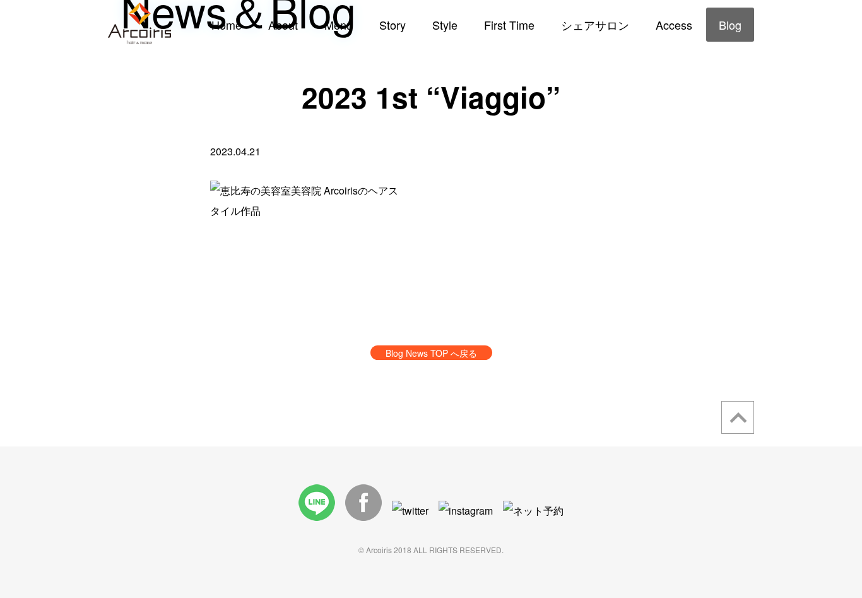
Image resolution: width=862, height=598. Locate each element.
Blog (730, 24)
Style (445, 24)
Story (392, 24)
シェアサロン (595, 24)
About (283, 24)
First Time (509, 24)
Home (226, 24)
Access (674, 24)
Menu (338, 24)
